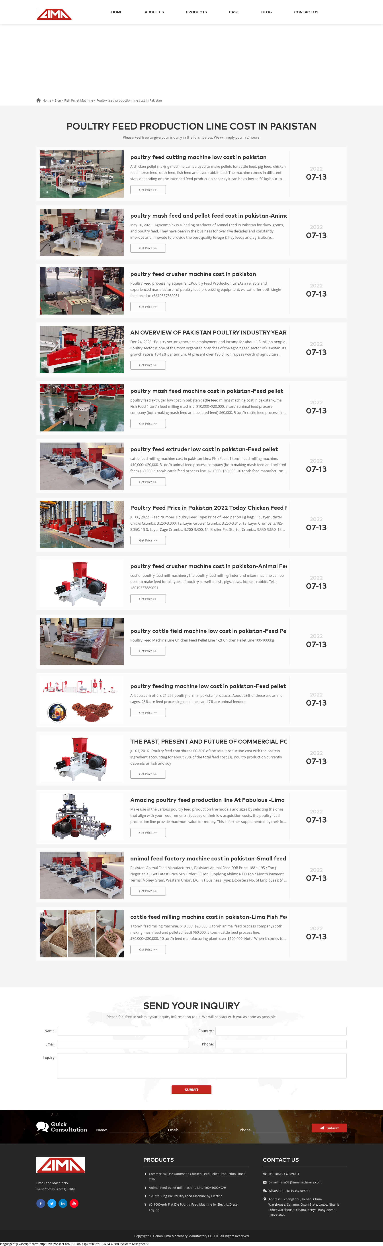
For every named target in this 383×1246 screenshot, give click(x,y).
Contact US (306, 12)
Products (196, 12)
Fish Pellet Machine (78, 100)
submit (192, 1090)
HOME (117, 12)
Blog (266, 12)
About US (154, 12)
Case (234, 12)
